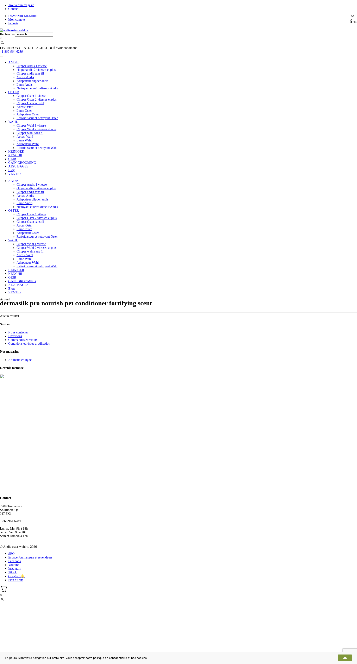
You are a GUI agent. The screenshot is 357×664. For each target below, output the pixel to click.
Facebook (14, 561)
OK (345, 657)
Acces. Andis (25, 77)
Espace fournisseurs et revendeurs (30, 557)
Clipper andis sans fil (30, 73)
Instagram (14, 568)
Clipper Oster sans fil (30, 103)
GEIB (12, 159)
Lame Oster (24, 110)
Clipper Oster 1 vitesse (31, 95)
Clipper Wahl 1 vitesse (31, 125)
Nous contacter (18, 332)
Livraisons (15, 336)
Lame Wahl (24, 140)
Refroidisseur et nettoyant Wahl (37, 147)
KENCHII (15, 155)
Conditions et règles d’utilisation (29, 343)
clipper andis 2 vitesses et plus (36, 69)
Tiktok (12, 572)
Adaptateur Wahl (28, 144)
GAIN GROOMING (22, 162)
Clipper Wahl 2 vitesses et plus (36, 129)
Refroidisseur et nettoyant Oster (37, 118)
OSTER (13, 92)
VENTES (14, 173)
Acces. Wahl (25, 136)
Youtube (13, 565)
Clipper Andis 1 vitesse (32, 66)
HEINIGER (16, 151)
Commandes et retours (22, 339)
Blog (11, 170)
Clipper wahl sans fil (30, 133)
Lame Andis (24, 84)
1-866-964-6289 (12, 51)
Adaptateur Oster (28, 114)
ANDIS (13, 62)
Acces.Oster (24, 107)
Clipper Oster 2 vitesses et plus (37, 99)
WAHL (13, 121)
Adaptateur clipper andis (32, 81)
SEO (11, 553)
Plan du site (15, 580)
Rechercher (7, 34)
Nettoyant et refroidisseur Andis (37, 88)
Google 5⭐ (16, 576)
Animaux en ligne (20, 360)
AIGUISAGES (18, 166)
